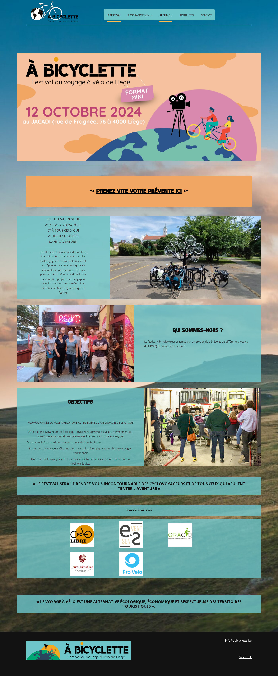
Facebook (245, 657)
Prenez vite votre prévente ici (139, 191)
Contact (206, 15)
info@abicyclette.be (238, 640)
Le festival (114, 15)
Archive (164, 15)
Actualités (187, 15)
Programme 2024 (139, 15)
